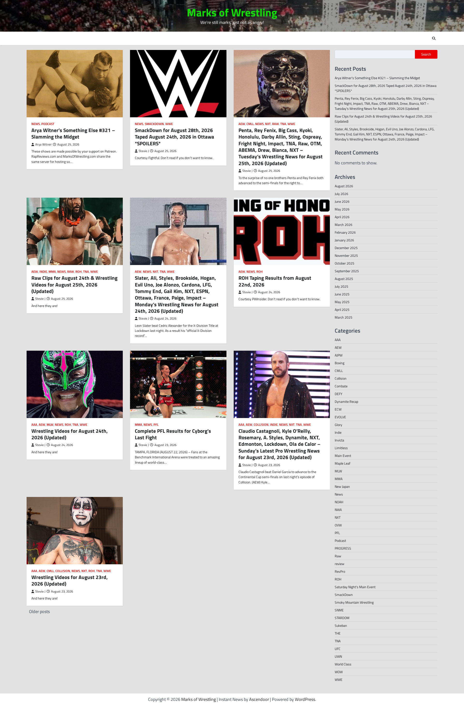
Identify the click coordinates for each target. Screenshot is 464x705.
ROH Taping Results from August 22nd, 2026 (275, 281)
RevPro (340, 571)
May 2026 (342, 209)
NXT (268, 124)
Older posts (39, 611)
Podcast (47, 124)
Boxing (339, 362)
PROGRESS (343, 548)
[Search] (433, 38)
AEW (242, 124)
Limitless (341, 447)
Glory (338, 424)
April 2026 (342, 216)
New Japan (342, 486)
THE (338, 633)
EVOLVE (340, 416)
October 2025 (344, 263)
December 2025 (346, 247)
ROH (78, 271)
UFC (338, 648)
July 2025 (341, 286)
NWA (338, 509)
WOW (339, 671)
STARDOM (342, 617)
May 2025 (342, 301)
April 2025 (342, 309)
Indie (43, 271)
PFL (156, 424)
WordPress (305, 699)
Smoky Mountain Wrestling (354, 602)
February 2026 (345, 232)
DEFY (338, 393)
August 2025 (344, 278)
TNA (283, 124)
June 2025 (342, 294)
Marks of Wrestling (232, 12)
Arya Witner (43, 144)
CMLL (250, 124)
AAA (34, 424)
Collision (261, 424)
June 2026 (342, 201)
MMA (52, 271)
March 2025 (343, 317)
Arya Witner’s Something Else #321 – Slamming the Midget (73, 133)
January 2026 (344, 240)
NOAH (339, 501)
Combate (341, 386)
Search (426, 54)
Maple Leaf (342, 463)
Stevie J (144, 151)
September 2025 (347, 270)
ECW (338, 409)
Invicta (339, 440)
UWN (338, 656)
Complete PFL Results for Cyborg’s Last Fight (173, 434)
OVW (338, 525)
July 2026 (341, 193)
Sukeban (341, 625)
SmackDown (154, 124)
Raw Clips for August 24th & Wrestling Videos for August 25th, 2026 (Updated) (74, 284)
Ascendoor (259, 699)
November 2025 (346, 255)
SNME (339, 610)
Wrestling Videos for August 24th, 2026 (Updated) (69, 434)
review (339, 563)
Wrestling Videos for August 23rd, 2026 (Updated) (69, 580)
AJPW (338, 355)
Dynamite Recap (346, 401)
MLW (50, 424)
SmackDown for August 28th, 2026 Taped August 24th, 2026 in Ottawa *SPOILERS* (174, 136)
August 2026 (344, 185)
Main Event (343, 455)
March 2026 (343, 224)
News (35, 124)
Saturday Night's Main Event (355, 586)
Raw (275, 124)
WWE (169, 124)
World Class (343, 664)
